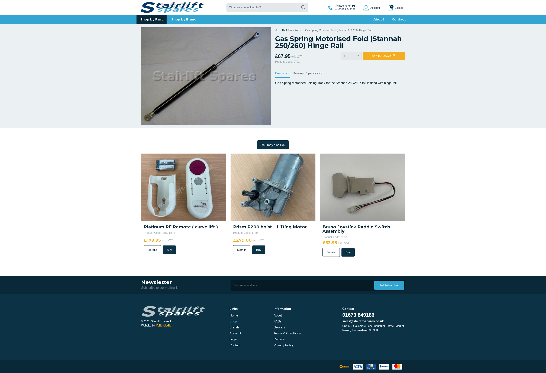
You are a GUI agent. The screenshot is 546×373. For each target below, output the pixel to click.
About (278, 315)
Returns (279, 339)
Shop (233, 321)
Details (152, 249)
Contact (234, 345)
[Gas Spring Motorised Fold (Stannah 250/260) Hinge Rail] (206, 76)
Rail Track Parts (291, 30)
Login (233, 339)
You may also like (273, 145)
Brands (234, 327)
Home (233, 315)
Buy (169, 249)
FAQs (278, 321)
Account (235, 333)
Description (282, 73)
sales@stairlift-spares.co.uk (363, 321)
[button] (303, 7)
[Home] (276, 30)
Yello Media (163, 325)
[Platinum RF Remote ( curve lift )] (183, 187)
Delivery (298, 73)
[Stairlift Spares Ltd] (172, 7)
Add (381, 56)
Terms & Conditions (287, 333)
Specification (314, 73)
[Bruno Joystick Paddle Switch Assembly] (362, 187)
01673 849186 (358, 315)
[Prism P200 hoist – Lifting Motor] (273, 187)
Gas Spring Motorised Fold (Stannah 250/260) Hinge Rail (338, 30)
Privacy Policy (284, 345)
